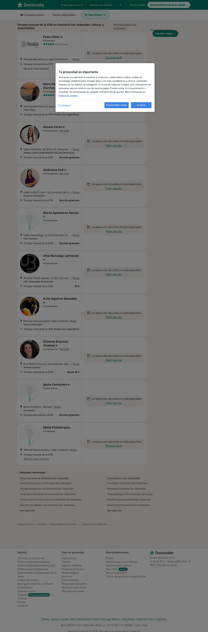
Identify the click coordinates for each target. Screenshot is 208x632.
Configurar (65, 105)
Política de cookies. (68, 95)
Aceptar (141, 105)
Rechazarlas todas (116, 105)
